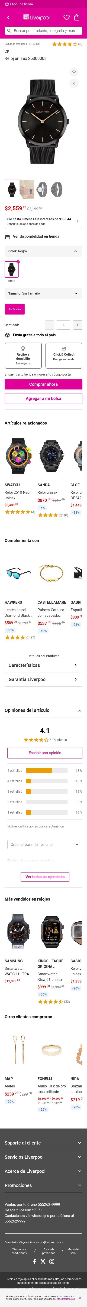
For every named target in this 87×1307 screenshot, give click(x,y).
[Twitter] (43, 1261)
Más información (66, 1299)
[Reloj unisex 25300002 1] (12, 189)
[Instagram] (51, 1261)
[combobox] (44, 844)
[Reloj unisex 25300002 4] (56, 189)
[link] (19, 473)
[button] (65, 44)
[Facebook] (34, 1261)
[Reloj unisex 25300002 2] (26, 189)
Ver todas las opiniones (45, 877)
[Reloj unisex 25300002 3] (41, 189)
